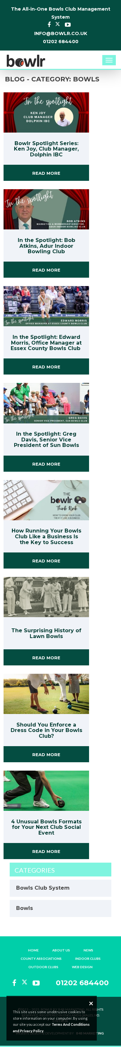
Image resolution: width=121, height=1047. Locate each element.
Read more (46, 173)
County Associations (41, 958)
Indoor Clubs (88, 958)
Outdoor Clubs (43, 967)
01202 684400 (60, 41)
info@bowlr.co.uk (60, 33)
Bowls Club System (43, 888)
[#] (26, 59)
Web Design (82, 967)
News (88, 950)
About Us (61, 950)
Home (33, 950)
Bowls (24, 908)
